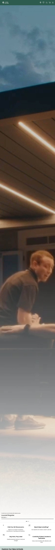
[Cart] (49, 2)
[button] (26, 521)
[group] (27, 261)
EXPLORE (3, 517)
